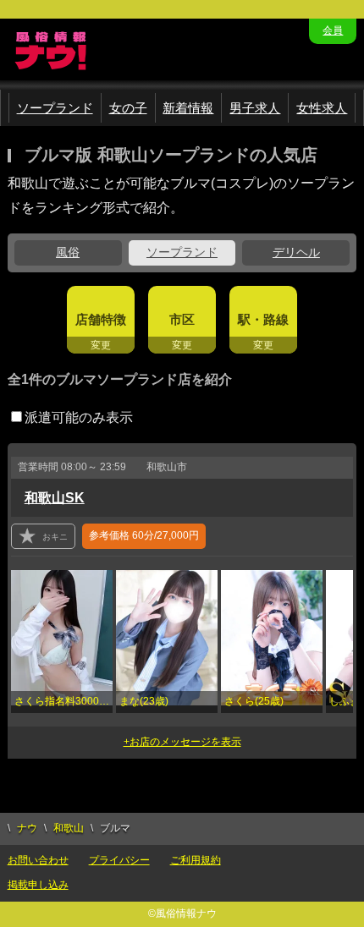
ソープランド (55, 108)
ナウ (27, 828)
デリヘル (296, 252)
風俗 (68, 252)
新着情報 (188, 108)
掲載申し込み (38, 885)
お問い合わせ (38, 860)
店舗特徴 (100, 319)
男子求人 (254, 108)
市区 (182, 319)
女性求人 (321, 108)
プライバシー (119, 860)
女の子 (128, 108)
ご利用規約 (195, 860)
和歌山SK (55, 498)
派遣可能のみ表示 (79, 417)
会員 (333, 30)
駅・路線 (263, 319)
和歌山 (68, 828)
